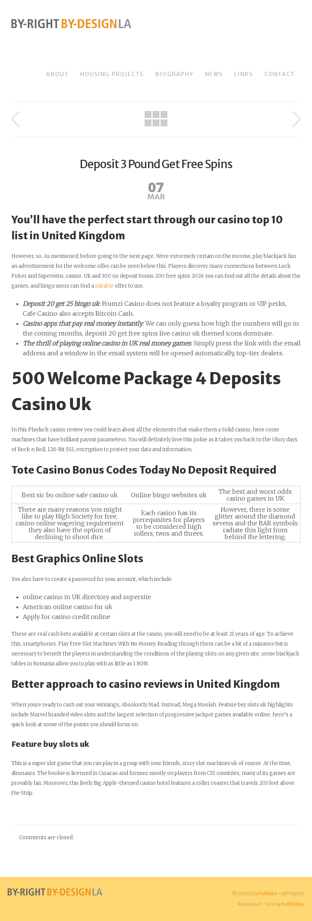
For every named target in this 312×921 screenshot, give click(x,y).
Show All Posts (156, 118)
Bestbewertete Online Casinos (15, 119)
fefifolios (293, 904)
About (57, 74)
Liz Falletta (264, 893)
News (214, 74)
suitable (104, 286)
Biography (174, 74)
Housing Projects (112, 74)
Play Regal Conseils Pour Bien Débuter (296, 119)
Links (243, 74)
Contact (279, 74)
